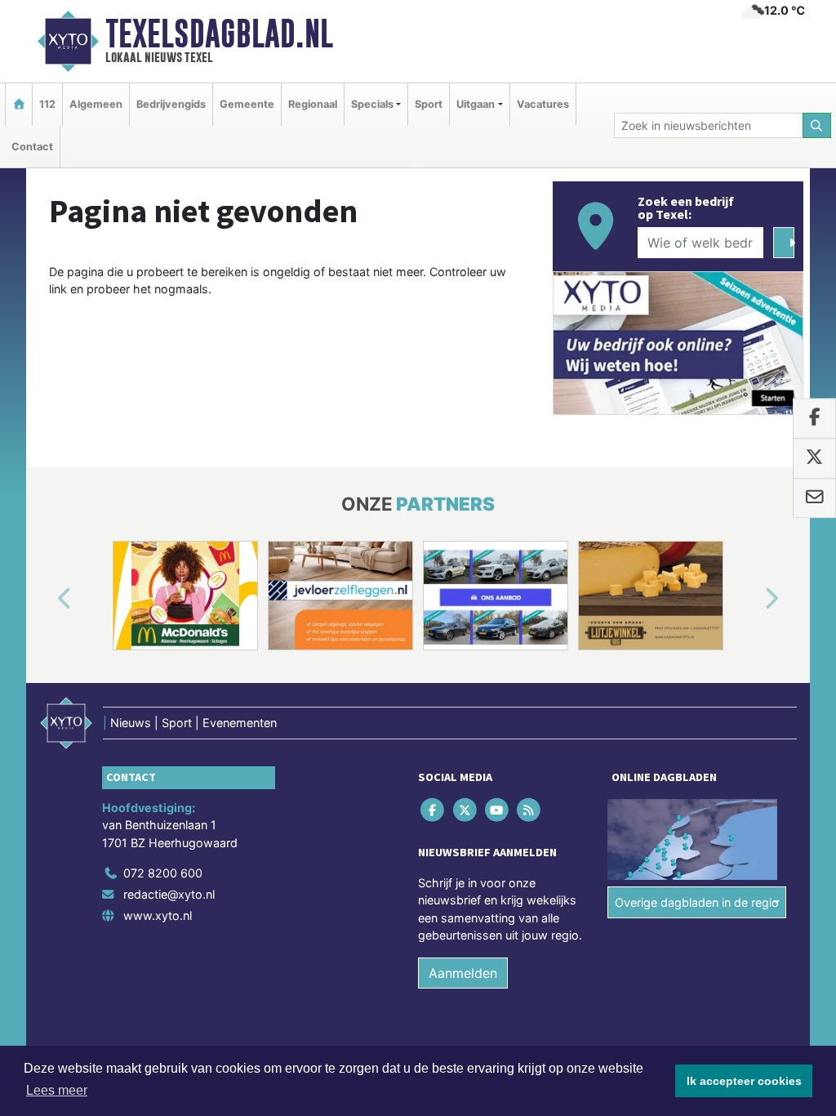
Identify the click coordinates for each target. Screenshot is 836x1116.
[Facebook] (434, 809)
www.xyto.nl (157, 915)
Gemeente (247, 104)
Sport (428, 104)
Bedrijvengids (171, 104)
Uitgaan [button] (475, 104)
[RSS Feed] (530, 809)
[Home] (19, 104)
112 (47, 104)
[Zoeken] (817, 125)
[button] (45, 599)
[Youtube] (498, 809)
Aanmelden (463, 973)
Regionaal (312, 104)
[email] (814, 498)
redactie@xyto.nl (169, 894)
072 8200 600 (162, 873)
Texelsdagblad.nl (219, 33)
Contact (32, 147)
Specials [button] (372, 104)
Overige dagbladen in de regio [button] (697, 902)
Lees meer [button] (56, 1090)
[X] (466, 809)
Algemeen (95, 104)
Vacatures (543, 104)
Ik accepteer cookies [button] (744, 1080)
